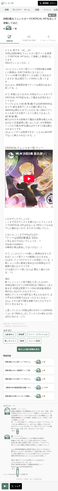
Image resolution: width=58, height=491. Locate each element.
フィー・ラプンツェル (38, 334)
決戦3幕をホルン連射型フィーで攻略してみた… (19, 370)
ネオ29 (13, 409)
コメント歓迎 (34, 341)
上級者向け (9, 334)
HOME (19, 479)
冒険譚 (21, 334)
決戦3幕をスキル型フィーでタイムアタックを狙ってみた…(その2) (19, 379)
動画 (22, 341)
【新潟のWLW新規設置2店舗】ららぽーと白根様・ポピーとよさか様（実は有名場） (19, 387)
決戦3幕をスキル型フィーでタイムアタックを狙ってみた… (19, 362)
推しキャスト (10, 341)
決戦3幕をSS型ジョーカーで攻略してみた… (19, 396)
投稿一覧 (28, 479)
